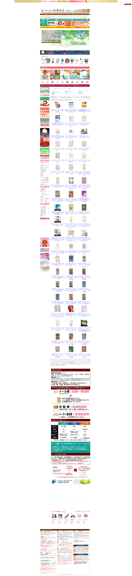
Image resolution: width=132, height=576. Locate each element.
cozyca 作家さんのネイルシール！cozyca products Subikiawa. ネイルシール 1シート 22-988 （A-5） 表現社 (57, 172)
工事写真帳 (53, 93)
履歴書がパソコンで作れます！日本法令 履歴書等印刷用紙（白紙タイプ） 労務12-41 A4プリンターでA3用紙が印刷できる (71, 110)
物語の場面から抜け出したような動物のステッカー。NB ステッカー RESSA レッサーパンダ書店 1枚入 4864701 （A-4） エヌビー (84, 213)
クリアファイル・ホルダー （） (56, 91)
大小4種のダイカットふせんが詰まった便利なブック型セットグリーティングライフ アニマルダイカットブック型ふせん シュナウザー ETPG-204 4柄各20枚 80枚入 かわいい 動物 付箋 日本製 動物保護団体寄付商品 (84, 329)
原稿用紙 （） (81, 92)
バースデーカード (42, 14)
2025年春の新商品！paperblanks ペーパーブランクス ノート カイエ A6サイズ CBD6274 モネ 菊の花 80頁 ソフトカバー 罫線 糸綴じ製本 (57, 277)
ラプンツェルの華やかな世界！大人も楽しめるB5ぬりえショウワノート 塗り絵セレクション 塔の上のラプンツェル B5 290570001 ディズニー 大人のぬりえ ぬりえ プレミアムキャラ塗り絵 (71, 200)
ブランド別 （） (67, 93)
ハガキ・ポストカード (57, 14)
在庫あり (64, 97)
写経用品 (66, 92)
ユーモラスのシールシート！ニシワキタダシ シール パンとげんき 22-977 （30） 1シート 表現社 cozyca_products (57, 149)
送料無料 (69, 97)
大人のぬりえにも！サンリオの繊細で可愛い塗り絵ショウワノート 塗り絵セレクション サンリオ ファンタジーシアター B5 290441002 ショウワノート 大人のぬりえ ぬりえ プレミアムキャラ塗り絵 (71, 187)
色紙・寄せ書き (81, 91)
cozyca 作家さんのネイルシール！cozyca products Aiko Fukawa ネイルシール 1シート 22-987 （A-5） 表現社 (84, 161)
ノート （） (53, 90)
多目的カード (52, 14)
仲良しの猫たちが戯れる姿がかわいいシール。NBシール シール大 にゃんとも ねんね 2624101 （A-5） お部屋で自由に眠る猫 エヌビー (57, 186)
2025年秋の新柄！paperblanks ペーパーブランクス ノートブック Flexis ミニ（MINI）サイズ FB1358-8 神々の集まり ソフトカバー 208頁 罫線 (57, 342)
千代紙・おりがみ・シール (68, 91)
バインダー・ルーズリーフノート (83, 90)
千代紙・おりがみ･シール (82, 93)
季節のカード (47, 14)
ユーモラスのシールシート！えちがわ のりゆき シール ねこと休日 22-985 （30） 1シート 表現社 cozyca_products (71, 161)
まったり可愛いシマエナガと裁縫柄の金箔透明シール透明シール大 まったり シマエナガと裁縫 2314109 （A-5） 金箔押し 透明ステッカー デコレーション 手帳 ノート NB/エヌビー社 (84, 173)
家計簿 (82, 14)
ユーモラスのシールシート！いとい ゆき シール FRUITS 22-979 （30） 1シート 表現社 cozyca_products (71, 149)
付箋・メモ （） (67, 90)
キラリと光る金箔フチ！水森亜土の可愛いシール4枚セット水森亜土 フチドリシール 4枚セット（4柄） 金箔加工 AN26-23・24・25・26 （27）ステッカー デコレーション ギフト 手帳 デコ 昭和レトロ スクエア (71, 239)
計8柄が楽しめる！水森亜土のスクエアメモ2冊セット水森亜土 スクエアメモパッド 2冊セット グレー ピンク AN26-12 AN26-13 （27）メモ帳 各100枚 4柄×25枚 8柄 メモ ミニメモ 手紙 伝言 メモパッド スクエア (57, 239)
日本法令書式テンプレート (55, 92)
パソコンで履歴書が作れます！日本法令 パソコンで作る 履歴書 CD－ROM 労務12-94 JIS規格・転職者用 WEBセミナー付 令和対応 (57, 124)
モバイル (66, 574)
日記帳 (72, 14)
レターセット (62, 14)
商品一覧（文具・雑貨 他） (58, 88)
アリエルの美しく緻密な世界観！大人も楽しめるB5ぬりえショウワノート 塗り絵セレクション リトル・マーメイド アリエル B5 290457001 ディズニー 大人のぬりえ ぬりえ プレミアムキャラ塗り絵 (84, 187)
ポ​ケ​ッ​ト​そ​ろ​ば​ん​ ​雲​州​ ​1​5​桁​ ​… (66, 520)
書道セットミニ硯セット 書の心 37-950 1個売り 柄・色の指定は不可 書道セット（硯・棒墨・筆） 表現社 (57, 110)
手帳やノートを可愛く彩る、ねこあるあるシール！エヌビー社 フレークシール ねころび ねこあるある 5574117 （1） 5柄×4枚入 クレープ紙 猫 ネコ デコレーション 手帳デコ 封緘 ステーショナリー (71, 225)
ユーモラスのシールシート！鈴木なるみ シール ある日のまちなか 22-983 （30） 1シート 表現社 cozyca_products (57, 161)
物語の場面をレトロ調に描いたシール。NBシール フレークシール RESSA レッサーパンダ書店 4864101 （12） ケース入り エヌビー (71, 213)
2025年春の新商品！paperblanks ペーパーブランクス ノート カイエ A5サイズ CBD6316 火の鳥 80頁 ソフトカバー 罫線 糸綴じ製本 (71, 302)
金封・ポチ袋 (87, 14)
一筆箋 (67, 14)
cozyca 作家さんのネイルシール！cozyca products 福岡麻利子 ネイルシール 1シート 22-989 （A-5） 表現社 (71, 172)
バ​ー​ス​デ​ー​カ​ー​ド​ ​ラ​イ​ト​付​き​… (60, 520)
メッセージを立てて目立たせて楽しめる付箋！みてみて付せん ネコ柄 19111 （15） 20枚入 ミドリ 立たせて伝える (84, 124)
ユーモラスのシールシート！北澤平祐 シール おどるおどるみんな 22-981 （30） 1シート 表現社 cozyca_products (84, 149)
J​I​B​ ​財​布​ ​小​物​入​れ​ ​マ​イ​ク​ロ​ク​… (54, 520)
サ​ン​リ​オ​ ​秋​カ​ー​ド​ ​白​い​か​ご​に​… (85, 520)
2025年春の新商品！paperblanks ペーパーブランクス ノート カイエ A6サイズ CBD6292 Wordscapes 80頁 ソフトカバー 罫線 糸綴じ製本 (71, 289)
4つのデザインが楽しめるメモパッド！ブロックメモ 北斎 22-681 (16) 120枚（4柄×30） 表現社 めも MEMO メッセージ (84, 136)
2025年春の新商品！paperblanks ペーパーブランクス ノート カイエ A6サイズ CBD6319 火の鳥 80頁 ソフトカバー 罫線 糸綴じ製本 (84, 302)
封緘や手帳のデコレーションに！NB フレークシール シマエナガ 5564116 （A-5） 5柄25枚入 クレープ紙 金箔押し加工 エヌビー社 (57, 224)
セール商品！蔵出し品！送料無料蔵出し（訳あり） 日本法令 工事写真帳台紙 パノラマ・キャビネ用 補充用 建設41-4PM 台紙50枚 (57, 213)
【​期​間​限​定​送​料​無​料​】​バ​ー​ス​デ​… (73, 520)
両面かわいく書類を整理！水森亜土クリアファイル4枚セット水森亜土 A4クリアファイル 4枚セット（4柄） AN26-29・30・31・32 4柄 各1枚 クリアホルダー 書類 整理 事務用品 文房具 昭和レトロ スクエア (84, 239)
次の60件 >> (75, 360)
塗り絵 (52, 94)
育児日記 (77, 14)
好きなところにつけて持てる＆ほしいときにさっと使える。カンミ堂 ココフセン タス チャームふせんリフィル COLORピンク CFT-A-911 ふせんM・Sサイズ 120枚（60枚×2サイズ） (71, 329)
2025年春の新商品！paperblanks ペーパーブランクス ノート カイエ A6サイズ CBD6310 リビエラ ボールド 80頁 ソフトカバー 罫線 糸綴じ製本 (57, 302)
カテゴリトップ (52, 88)
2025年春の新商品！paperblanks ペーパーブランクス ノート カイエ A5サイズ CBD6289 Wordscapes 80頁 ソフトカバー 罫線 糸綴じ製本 (57, 289)
